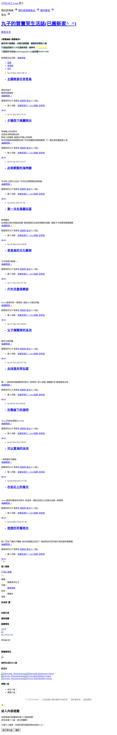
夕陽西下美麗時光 (19, 120)
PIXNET (35, 699)
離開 (17, 730)
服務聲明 (87, 699)
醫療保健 (21, 58)
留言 (28, 101)
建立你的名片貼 (7, 635)
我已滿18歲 (7, 730)
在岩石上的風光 (18, 487)
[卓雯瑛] (2, 632)
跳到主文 (6, 32)
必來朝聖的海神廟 (19, 168)
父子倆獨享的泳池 (19, 330)
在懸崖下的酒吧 (18, 410)
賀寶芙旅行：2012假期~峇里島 (31, 105)
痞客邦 (23, 101)
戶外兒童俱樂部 (18, 289)
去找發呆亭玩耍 (18, 368)
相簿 (9, 63)
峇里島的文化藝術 (19, 250)
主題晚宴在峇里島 (19, 79)
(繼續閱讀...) (6, 96)
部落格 (10, 65)
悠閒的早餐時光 (18, 528)
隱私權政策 (76, 699)
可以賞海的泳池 (18, 448)
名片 (9, 68)
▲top (3, 110)
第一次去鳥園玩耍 (19, 209)
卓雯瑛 (3, 629)
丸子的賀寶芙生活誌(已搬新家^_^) (38, 23)
